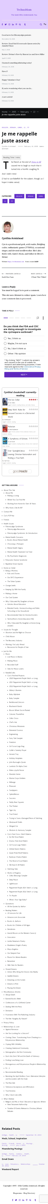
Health (5, 127)
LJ (24, 127)
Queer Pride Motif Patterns (18, 853)
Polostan (11, 427)
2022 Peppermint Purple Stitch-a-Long (23, 686)
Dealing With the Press (14, 1007)
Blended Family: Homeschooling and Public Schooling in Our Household (23, 609)
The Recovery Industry (14, 641)
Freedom (12, 742)
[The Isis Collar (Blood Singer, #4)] (5, 405)
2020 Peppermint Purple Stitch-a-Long (23, 678)
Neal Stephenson (13, 429)
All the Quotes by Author (16, 906)
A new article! (7, 97)
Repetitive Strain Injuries (14, 564)
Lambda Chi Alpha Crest (18, 766)
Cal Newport (7, 420)
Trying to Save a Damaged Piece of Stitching (25, 818)
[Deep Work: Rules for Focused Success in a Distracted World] (5, 414)
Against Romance (12, 1029)
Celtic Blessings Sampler (18, 876)
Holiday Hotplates (15, 758)
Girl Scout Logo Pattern (17, 845)
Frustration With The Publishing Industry (20, 1015)
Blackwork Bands (15, 706)
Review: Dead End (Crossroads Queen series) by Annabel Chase (21, 44)
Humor (13, 127)
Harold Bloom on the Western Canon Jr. (21, 933)
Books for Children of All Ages (18, 925)
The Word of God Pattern (18, 861)
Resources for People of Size (17, 647)
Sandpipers (13, 790)
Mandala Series (14, 774)
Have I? (5, 71)
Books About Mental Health (17, 540)
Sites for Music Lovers (15, 669)
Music (8, 654)
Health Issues (9, 524)
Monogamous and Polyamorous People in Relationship (26, 1064)
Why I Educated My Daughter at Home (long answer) (23, 624)
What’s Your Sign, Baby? (18, 900)
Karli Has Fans (11, 275)
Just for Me (8, 651)
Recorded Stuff (12, 665)
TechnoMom (24, 9)
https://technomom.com (16, 261)
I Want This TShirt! (38, 275)
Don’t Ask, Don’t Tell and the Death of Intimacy (22, 1056)
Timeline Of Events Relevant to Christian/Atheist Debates (24, 1109)
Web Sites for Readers (15, 965)
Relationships (25, 1164)
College (4, 1135)
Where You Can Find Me (16, 500)
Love (6, 1164)
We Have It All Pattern (17, 865)
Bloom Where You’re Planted (19, 710)
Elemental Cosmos (16, 730)
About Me (9, 493)
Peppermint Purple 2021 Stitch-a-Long (23, 888)
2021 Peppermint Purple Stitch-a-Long (23, 682)
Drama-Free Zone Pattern (18, 841)
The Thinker (13, 806)
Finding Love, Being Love (14, 1060)
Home (18, 1143)
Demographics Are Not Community (18, 1052)
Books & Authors (14, 921)
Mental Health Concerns (14, 537)
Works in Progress (14, 873)
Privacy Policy (9, 1023)
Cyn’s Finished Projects (15, 676)
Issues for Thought (11, 630)
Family (4, 1143)
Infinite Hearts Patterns (17, 849)
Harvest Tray (14, 754)
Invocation (11, 937)
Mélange (12, 782)
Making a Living (13, 496)
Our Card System (12, 597)
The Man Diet (10, 1083)
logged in (17, 290)
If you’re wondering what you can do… (17, 88)
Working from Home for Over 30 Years (21, 504)
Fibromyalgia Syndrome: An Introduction (22, 533)
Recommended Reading (14, 1072)
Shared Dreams (11, 969)
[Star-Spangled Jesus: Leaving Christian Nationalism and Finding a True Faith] (5, 456)
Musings (29, 1143)
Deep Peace (13, 880)
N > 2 (8, 1068)
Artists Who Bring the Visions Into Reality (22, 972)
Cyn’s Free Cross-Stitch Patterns (19, 834)
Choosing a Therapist (15, 544)
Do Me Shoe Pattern (16, 837)
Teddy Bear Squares (16, 802)
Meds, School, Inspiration (14, 1138)
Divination (9, 1011)
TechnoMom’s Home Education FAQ (20, 619)
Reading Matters (11, 910)
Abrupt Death (10, 995)
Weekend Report (10, 1169)
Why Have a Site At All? (14, 508)
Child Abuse (10, 636)
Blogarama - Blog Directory (24, 1193)
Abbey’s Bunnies (15, 690)
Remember (11, 961)
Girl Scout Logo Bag (16, 746)
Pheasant (12, 786)
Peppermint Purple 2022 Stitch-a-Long (23, 892)
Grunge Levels (11, 585)
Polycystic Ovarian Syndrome (16, 560)
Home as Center (10, 568)
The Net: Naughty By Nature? (16, 1019)
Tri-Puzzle (13, 896)
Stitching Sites (12, 869)
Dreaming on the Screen (16, 980)
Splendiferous (14, 794)
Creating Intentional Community (17, 1048)
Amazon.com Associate (16, 917)
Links (20, 127)
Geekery (19, 1154)
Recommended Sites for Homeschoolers (22, 615)
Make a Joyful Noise (16, 770)
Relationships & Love (11, 1027)
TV (28, 127)
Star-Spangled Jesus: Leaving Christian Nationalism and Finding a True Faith (22, 454)
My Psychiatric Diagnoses (17, 556)
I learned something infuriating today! (17, 63)
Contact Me (8, 512)
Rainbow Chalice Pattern (18, 857)
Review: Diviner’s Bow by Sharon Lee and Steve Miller (23, 54)
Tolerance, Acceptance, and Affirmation (20, 1087)
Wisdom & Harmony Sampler (20, 830)
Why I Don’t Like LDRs (14, 1095)
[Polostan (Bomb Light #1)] (5, 431)
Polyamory (15, 1164)
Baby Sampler (14, 698)
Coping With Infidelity (14, 1044)
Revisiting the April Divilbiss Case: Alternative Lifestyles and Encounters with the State (25, 1077)
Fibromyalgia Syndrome (14, 526)
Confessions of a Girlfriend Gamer (18, 1003)
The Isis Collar (14, 400)
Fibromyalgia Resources (16, 529)
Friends (6, 520)
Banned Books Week (13, 999)
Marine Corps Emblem (17, 778)
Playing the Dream (14, 988)
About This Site (9, 490)
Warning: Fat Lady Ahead (15, 644)
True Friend (13, 814)
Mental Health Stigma (15, 548)
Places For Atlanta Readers (17, 957)
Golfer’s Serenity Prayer (17, 750)
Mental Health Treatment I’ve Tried (19, 552)
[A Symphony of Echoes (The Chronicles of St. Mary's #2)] (5, 444)
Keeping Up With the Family (16, 589)
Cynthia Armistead (9, 146)
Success (12, 798)
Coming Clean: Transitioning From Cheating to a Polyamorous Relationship (23, 1038)
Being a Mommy (12, 571)
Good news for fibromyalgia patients (16, 35)
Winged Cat (13, 826)
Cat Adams (12, 403)
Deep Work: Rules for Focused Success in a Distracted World (21, 413)
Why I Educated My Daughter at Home (20, 601)
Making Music (12, 661)
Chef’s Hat (13, 722)
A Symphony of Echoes (18, 438)
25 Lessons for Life (14, 913)
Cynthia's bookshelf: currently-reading (20, 394)
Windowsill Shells (15, 822)
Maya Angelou (12, 949)
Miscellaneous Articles (12, 992)
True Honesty (11, 1091)
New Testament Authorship (17, 1104)
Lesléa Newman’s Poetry (16, 941)
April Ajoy (7, 461)
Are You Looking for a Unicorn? (17, 1033)
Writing (5, 1145)
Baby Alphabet (14, 694)
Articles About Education (16, 604)
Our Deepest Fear (13, 953)
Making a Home (11, 593)
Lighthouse (13, 884)
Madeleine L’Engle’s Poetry (17, 945)
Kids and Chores (13, 574)
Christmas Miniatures (17, 726)
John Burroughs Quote (17, 762)
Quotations (10, 904)
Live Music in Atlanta (14, 657)
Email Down (8, 1159)
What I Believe (9, 1099)
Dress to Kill (36, 162)
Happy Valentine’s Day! (11, 80)
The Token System (13, 581)
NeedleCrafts (10, 673)
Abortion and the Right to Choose (18, 632)
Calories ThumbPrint (16, 714)
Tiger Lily (12, 810)
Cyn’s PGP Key (9, 516)
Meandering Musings (12, 1149)
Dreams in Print (12, 984)
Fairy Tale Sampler (16, 738)
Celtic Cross (13, 718)
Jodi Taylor (12, 441)
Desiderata (11, 929)
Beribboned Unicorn (16, 702)
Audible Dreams (13, 976)
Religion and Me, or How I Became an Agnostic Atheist (26, 1102)
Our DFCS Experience (15, 577)
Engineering (13, 734)
